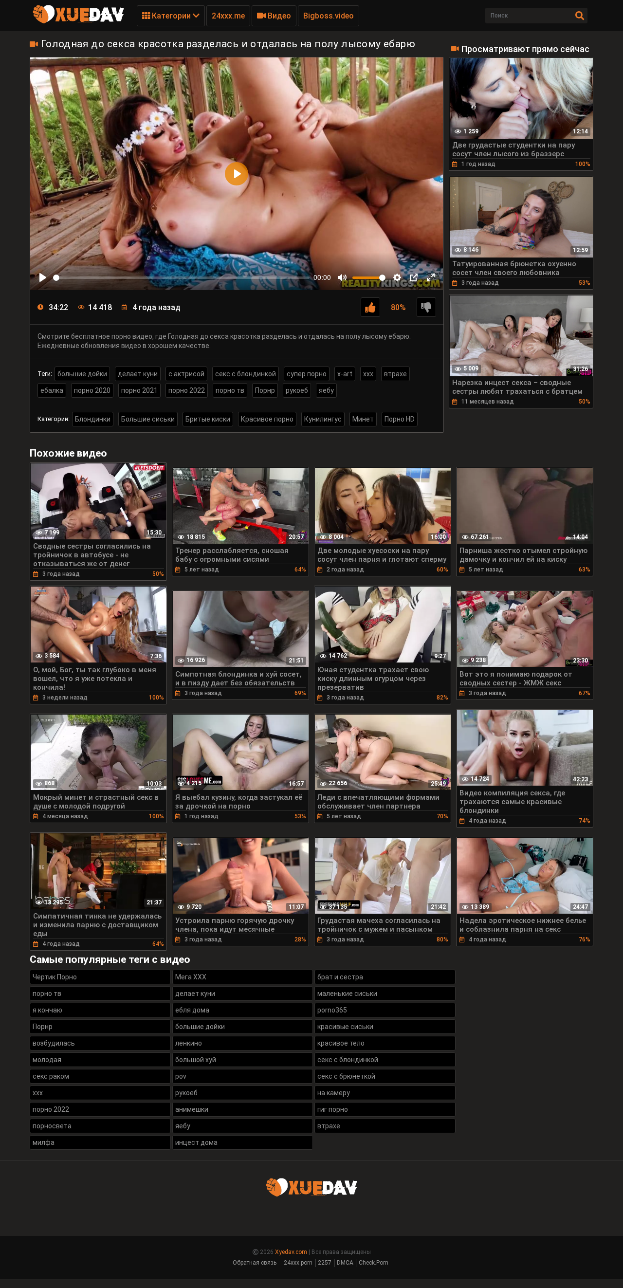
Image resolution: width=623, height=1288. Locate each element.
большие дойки (82, 374)
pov (180, 1076)
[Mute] (342, 277)
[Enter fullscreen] (431, 277)
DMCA (345, 1262)
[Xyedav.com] (78, 22)
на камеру (333, 1093)
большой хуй (195, 1060)
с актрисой (186, 374)
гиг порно (332, 1109)
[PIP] (413, 277)
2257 (324, 1262)
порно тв (230, 390)
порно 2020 (92, 390)
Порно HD (400, 419)
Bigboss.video (328, 15)
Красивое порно (267, 419)
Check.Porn (373, 1262)
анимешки (191, 1109)
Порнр (265, 390)
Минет (363, 419)
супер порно (307, 374)
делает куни (138, 374)
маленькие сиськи (347, 993)
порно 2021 (139, 390)
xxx (368, 374)
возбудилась (54, 1043)
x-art (344, 374)
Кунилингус (323, 419)
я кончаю (47, 1010)
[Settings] (397, 277)
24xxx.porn (298, 1262)
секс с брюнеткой (346, 1076)
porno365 (332, 1010)
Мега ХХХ (190, 977)
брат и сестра (340, 977)
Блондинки (92, 419)
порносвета (52, 1126)
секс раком (51, 1076)
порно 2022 (186, 390)
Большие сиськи (148, 419)
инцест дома (196, 1142)
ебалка (51, 390)
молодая (47, 1060)
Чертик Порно (55, 977)
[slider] (181, 277)
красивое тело (341, 1043)
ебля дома (192, 1010)
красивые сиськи (345, 1026)
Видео (278, 15)
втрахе (395, 374)
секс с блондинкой (245, 374)
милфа (44, 1142)
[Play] (43, 277)
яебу (326, 390)
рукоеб (297, 390)
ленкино (188, 1043)
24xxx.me (228, 15)
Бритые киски (207, 419)
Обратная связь (254, 1262)
